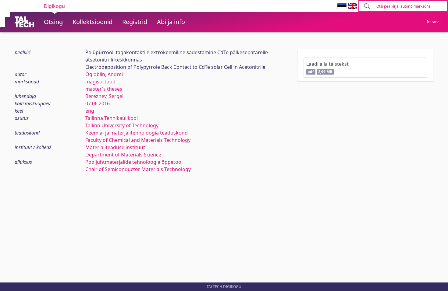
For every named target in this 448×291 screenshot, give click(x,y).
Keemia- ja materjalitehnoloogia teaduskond (136, 132)
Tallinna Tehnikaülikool (111, 118)
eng (89, 110)
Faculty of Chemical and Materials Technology (137, 140)
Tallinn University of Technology (121, 125)
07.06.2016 (97, 103)
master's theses (103, 89)
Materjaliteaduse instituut (115, 147)
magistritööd (100, 81)
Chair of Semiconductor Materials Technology (138, 169)
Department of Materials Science (123, 154)
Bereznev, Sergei (104, 96)
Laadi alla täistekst (327, 67)
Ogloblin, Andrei (104, 74)
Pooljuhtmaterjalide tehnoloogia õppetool (134, 162)
